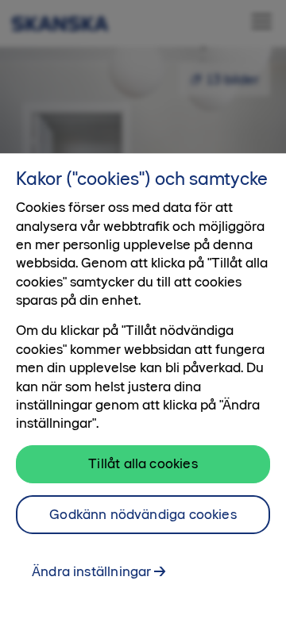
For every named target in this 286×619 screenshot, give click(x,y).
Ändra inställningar (91, 571)
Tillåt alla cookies (142, 463)
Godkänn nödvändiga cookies (143, 514)
